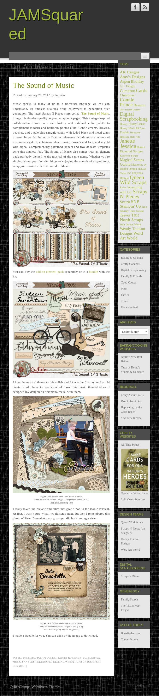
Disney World (127, 128)
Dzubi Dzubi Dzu (131, 401)
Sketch (125, 202)
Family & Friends (69, 657)
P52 (129, 173)
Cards (141, 90)
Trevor (125, 215)
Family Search (129, 599)
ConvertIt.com (129, 639)
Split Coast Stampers (133, 499)
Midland (142, 169)
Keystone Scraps (129, 155)
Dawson (139, 105)
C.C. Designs (127, 86)
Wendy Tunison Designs (81, 661)
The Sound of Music (43, 85)
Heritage (124, 136)
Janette (127, 141)
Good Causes (128, 282)
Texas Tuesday (136, 210)
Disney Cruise (137, 124)
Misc (123, 288)
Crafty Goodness (130, 263)
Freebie (124, 132)
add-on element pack (50, 271)
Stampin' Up (130, 206)
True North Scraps (131, 217)
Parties (125, 295)
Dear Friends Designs (130, 110)
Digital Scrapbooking (41, 657)
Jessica (95, 657)
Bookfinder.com (130, 633)
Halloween (135, 133)
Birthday (137, 81)
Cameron (127, 90)
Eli (137, 128)
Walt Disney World (130, 224)
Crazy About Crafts (132, 395)
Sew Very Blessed (131, 418)
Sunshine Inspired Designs (46, 661)
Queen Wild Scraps (133, 179)
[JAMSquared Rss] (145, 7)
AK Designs (129, 72)
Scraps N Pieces (133, 194)
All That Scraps (130, 444)
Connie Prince (127, 102)
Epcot (142, 128)
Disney (124, 124)
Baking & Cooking (132, 257)
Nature (123, 173)
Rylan (123, 187)
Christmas (127, 95)
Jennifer (60, 95)
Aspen (125, 81)
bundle (93, 271)
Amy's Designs (132, 76)
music (17, 661)
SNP (24, 661)
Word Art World (131, 235)
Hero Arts (135, 136)
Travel (125, 301)
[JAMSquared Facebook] (135, 7)
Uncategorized (129, 307)
